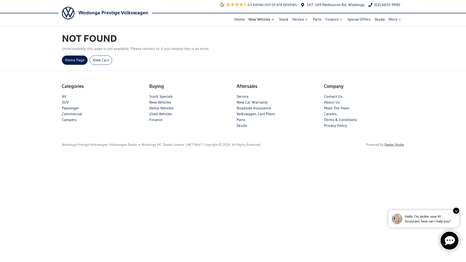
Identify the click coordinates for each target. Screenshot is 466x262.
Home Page (74, 60)
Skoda (379, 19)
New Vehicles (259, 19)
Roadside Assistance (254, 108)
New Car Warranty (252, 102)
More (393, 19)
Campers (69, 119)
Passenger (70, 108)
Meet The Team (337, 108)
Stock (283, 19)
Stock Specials (161, 96)
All (64, 96)
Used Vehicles (160, 114)
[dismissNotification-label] (456, 211)
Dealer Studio (394, 145)
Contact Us (333, 96)
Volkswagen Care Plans (256, 114)
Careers (330, 114)
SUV (65, 102)
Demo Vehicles (161, 108)
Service (298, 19)
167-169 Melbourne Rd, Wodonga (336, 4)
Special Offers (359, 19)
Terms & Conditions (340, 119)
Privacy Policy (335, 125)
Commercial (72, 114)
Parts (317, 19)
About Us (332, 102)
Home (239, 19)
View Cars (101, 60)
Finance (332, 19)
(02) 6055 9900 (387, 4)
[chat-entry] (449, 240)
